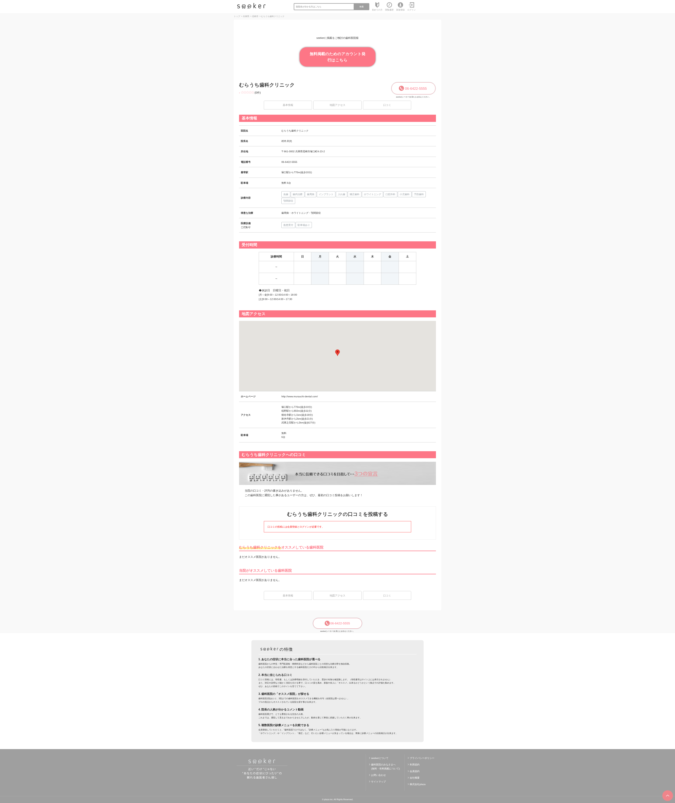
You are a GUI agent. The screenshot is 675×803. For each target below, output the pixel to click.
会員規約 (415, 771)
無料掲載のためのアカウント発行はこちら (337, 57)
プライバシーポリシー (422, 758)
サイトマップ (378, 781)
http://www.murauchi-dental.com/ (299, 396)
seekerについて (379, 758)
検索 (361, 6)
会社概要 (415, 777)
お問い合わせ (378, 775)
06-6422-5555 (416, 88)
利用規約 (415, 764)
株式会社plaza (418, 784)
